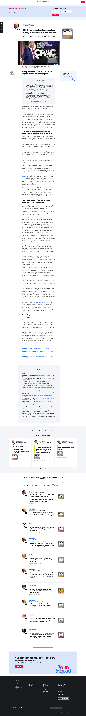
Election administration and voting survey (43, 375)
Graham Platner (19, 441)
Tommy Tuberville (32, 629)
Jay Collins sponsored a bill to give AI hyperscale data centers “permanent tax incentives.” (41, 559)
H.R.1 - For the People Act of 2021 (34, 381)
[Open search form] (6, 2)
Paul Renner (31, 554)
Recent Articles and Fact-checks (63, 693)
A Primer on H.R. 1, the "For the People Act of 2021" (36, 404)
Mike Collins (31, 614)
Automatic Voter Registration (44, 385)
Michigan (44, 684)
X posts (30, 523)
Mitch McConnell (32, 683)
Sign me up (19, 666)
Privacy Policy (23, 712)
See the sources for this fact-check (38, 101)
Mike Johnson (31, 684)
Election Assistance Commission (45, 293)
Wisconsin (45, 692)
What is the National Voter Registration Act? (39, 372)
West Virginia (45, 691)
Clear (62, 482)
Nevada (28, 379)
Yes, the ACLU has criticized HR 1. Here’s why (35, 348)
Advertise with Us (60, 685)
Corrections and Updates (62, 686)
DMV (45, 307)
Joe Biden (30, 685)
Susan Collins (42, 441)
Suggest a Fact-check (63, 698)
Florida (23, 379)
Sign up (66, 707)
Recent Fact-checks (61, 694)
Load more (43, 646)
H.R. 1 (46, 136)
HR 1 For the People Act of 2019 (34, 383)
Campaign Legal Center (40, 302)
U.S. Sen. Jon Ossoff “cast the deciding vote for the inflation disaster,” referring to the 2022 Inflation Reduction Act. (42, 620)
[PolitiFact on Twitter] (17, 707)
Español (46, 4)
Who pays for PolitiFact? (62, 684)
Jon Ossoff (31, 491)
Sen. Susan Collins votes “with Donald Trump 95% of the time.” (66, 447)
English (40, 4)
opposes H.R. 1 (51, 192)
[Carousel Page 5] (45, 468)
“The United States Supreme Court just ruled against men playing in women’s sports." (41, 605)
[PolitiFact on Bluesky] (21, 707)
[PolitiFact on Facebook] (19, 707)
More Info (11, 13)
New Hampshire (46, 685)
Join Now (55, 14)
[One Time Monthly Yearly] (68, 11)
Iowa (44, 683)
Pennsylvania (45, 689)
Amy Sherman (13, 74)
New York (44, 686)
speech (25, 113)
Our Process (60, 680)
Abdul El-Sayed (32, 585)
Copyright (28, 712)
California (45, 680)
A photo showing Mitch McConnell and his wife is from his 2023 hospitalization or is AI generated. (42, 529)
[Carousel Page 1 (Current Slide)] (40, 468)
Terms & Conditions (16, 712)
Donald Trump (28, 25)
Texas (44, 690)
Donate (83, 1)
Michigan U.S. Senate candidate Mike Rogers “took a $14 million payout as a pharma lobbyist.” (41, 590)
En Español (59, 683)
